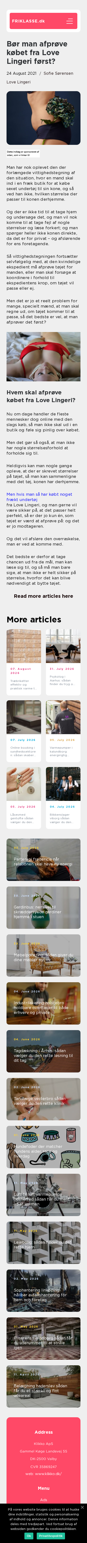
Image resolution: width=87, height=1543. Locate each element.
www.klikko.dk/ (48, 1474)
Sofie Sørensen (58, 73)
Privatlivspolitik (51, 1536)
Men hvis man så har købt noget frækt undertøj (39, 497)
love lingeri (18, 82)
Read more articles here (43, 596)
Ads (43, 1500)
